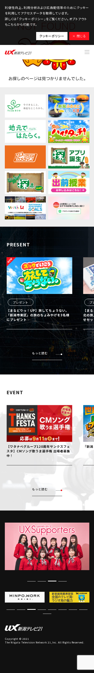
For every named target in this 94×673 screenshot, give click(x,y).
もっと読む (40, 353)
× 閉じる (79, 36)
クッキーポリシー (51, 36)
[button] (31, 609)
